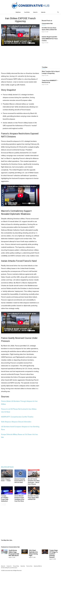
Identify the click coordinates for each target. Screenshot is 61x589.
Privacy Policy (16, 566)
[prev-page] (2, 504)
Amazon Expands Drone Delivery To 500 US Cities (19, 480)
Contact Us (9, 566)
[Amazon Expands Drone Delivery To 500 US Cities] (20, 474)
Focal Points (27, 12)
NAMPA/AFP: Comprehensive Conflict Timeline (17, 417)
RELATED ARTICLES (7, 467)
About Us (35, 12)
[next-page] (5, 504)
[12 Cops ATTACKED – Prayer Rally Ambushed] (7, 490)
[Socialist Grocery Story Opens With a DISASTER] (34, 490)
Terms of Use (29, 566)
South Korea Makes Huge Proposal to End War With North (14, 552)
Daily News (18, 12)
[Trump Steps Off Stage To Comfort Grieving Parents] (45, 551)
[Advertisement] (20, 59)
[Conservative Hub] (30, 5)
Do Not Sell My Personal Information (9, 567)
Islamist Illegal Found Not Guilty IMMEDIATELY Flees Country (50, 38)
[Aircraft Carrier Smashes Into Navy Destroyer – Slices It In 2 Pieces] (34, 474)
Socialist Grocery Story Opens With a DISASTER (33, 497)
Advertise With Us (38, 566)
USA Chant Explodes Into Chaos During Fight (33, 552)
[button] (58, 12)
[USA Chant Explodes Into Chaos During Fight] (24, 551)
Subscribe (43, 12)
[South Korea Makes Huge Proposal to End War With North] (4, 551)
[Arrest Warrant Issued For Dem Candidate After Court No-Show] (20, 490)
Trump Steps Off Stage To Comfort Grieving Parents (53, 553)
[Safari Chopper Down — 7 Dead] (7, 474)
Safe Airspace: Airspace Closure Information (16, 421)
